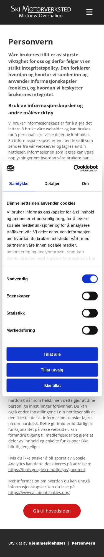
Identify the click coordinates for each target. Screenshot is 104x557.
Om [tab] (85, 183)
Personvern (83, 543)
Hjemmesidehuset (47, 543)
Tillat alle (52, 354)
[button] (51, 511)
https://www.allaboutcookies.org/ (39, 492)
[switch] (90, 296)
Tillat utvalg (52, 369)
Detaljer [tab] (52, 183)
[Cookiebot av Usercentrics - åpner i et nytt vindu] (74, 168)
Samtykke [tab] (18, 183)
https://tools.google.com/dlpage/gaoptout (46, 469)
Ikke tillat (52, 385)
